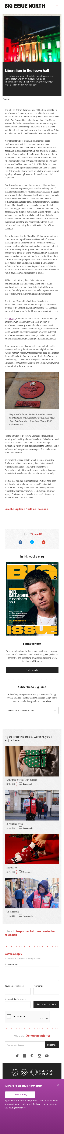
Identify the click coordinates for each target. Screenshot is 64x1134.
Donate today (20, 1094)
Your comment (11, 964)
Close (58, 1084)
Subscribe (52, 1045)
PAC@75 (12, 318)
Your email (38, 986)
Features (6, 99)
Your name (14, 986)
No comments (27, 784)
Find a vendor (32, 670)
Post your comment (46, 1004)
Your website (15, 999)
